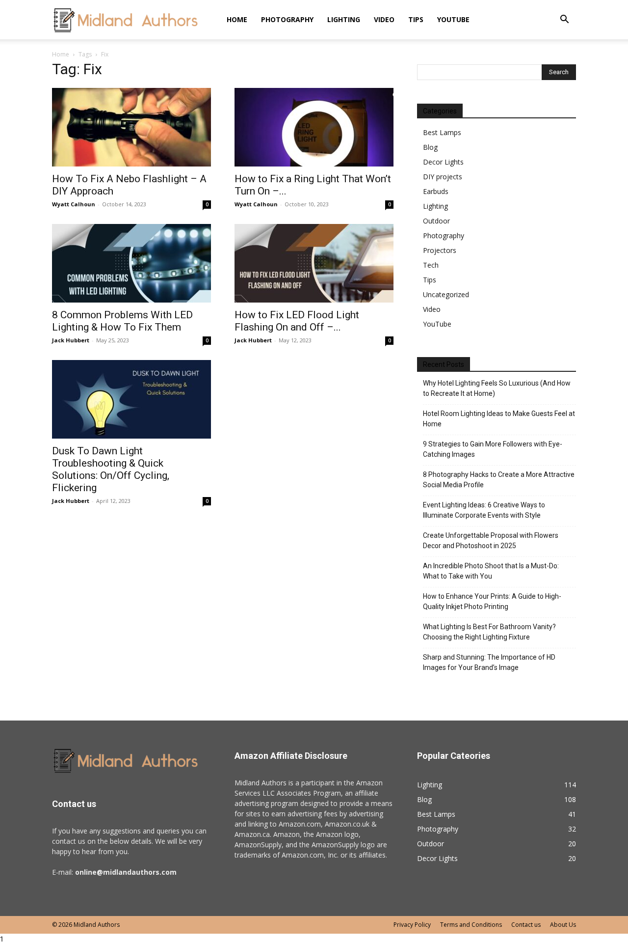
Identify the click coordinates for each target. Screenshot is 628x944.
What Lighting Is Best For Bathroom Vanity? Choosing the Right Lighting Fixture (489, 632)
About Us (563, 924)
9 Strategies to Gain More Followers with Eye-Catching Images (492, 449)
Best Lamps (442, 132)
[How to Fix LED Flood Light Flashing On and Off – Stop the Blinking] (314, 263)
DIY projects (442, 176)
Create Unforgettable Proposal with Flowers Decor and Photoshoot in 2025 (490, 540)
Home (237, 19)
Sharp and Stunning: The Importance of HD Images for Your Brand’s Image (489, 662)
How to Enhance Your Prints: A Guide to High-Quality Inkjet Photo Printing (492, 601)
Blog (430, 147)
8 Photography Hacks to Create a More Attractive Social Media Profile (499, 480)
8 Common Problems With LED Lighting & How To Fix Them (122, 321)
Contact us (526, 924)
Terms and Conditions (471, 924)
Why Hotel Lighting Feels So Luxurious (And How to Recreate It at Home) (497, 388)
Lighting (343, 19)
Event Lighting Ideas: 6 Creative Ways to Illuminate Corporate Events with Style (484, 510)
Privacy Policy (412, 924)
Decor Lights (443, 162)
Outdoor (436, 220)
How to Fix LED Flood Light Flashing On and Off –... (297, 321)
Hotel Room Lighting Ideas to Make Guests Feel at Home (499, 419)
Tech (431, 265)
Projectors (439, 250)
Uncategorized (446, 294)
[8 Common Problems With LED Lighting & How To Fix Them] (131, 263)
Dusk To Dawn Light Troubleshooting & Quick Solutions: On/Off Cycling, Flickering (110, 469)
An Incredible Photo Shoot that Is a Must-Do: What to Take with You (491, 571)
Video (384, 19)
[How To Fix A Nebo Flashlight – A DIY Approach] (131, 127)
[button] (564, 20)
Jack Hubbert (70, 340)
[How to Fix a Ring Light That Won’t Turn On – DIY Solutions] (314, 127)
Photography (287, 19)
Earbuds (435, 191)
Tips (415, 19)
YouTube (453, 19)
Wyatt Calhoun (73, 204)
